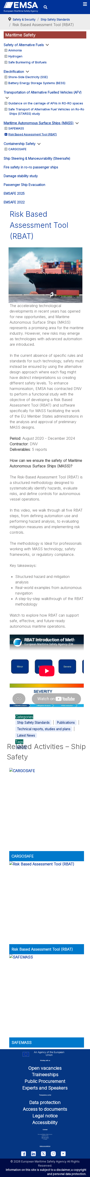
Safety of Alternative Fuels (24, 45)
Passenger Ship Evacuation (24, 185)
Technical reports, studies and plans (43, 729)
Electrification (14, 71)
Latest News (26, 735)
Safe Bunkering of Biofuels (27, 62)
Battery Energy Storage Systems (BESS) (36, 83)
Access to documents (45, 1109)
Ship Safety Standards (33, 722)
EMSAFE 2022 (14, 202)
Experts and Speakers (45, 1088)
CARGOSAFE (17, 149)
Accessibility (45, 1122)
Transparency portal (45, 1095)
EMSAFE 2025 (14, 193)
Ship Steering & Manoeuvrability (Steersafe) (37, 158)
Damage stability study (21, 176)
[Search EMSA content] (45, 7)
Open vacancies (45, 1068)
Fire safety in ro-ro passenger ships (31, 167)
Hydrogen (15, 56)
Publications (66, 722)
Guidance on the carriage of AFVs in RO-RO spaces (45, 103)
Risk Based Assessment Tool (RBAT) (32, 134)
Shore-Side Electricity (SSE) (28, 77)
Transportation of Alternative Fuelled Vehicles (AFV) (43, 92)
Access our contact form (45, 1146)
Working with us (45, 1060)
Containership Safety (20, 144)
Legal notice (45, 1115)
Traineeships (45, 1074)
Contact (45, 1129)
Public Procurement (45, 1081)
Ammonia (15, 50)
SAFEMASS (16, 128)
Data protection (45, 1102)
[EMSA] (21, 7)
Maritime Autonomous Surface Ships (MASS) (39, 123)
